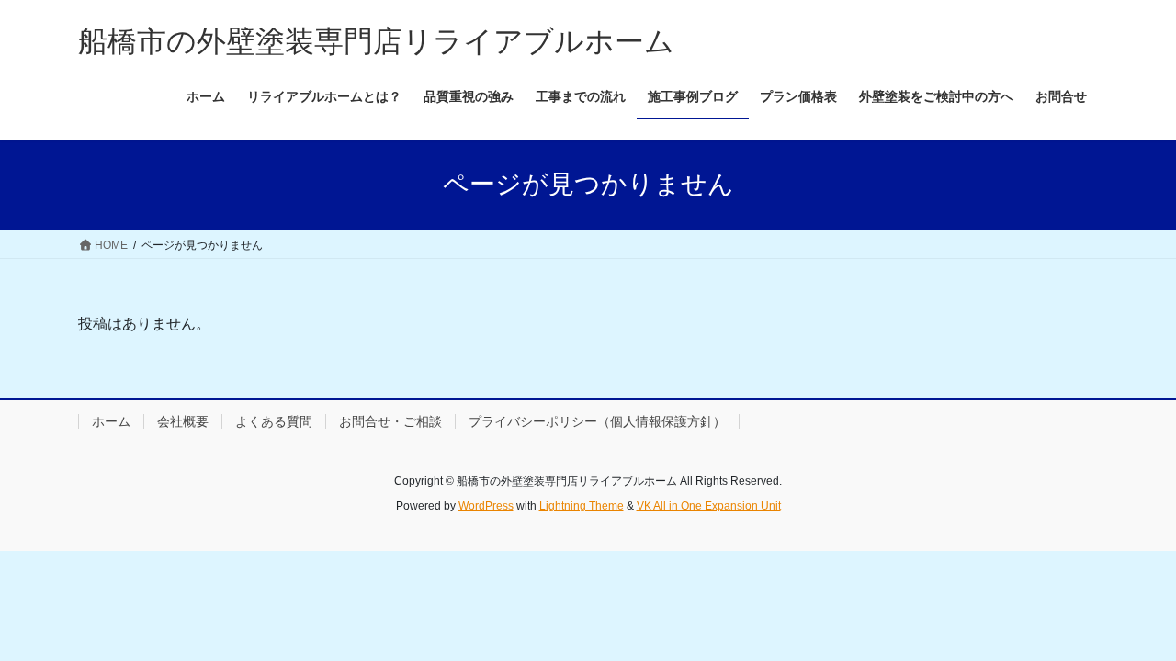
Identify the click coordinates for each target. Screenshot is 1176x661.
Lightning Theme (581, 505)
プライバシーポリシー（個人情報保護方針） (597, 421)
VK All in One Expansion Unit (709, 505)
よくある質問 (273, 421)
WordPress (486, 505)
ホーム (111, 421)
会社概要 (183, 421)
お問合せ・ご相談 (390, 421)
